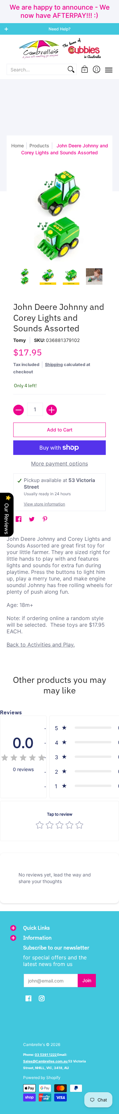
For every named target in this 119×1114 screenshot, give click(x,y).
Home (17, 145)
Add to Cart (59, 429)
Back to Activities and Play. (41, 644)
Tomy (19, 340)
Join (86, 980)
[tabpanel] (59, 593)
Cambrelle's (34, 1044)
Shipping (54, 364)
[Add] (51, 410)
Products (39, 145)
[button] (85, 69)
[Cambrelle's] (59, 49)
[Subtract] (18, 410)
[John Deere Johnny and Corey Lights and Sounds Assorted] (25, 276)
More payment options (59, 463)
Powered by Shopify (41, 1077)
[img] (23, 758)
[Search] (71, 69)
